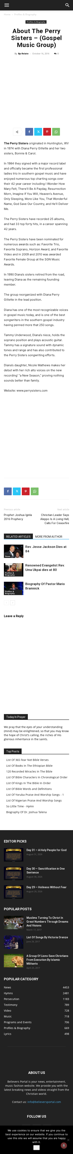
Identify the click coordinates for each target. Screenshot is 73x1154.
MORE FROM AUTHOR (48, 536)
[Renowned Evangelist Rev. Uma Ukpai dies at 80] (13, 570)
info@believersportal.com (44, 1102)
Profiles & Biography (25, 14)
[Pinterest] (47, 132)
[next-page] (12, 602)
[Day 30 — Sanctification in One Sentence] (13, 873)
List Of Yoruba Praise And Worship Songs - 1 (35, 794)
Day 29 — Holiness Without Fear (46, 887)
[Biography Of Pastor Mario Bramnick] (13, 588)
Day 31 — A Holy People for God (46, 850)
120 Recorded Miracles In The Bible (29, 771)
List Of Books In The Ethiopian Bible (29, 765)
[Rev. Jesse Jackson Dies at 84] (13, 551)
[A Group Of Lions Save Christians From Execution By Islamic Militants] (13, 960)
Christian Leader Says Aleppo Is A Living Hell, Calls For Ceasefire (54, 519)
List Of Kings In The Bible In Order (28, 783)
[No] (68, 1140)
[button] (6, 5)
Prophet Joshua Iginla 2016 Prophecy (18, 517)
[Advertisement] (36, 92)
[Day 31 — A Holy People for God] (13, 854)
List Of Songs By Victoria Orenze (47, 937)
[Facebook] (29, 132)
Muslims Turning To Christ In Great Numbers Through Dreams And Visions (47, 921)
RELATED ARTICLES (18, 536)
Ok (36, 1147)
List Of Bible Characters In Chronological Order (37, 777)
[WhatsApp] (56, 132)
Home (7, 14)
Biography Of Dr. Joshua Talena (26, 812)
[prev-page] (6, 602)
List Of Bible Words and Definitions (29, 789)
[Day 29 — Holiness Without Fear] (13, 892)
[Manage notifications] (64, 1145)
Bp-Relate (23, 53)
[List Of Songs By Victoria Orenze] (13, 942)
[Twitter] (38, 132)
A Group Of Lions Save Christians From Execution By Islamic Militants (47, 959)
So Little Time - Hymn (20, 806)
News (7, 556)
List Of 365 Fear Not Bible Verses (27, 760)
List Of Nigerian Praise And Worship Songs (34, 800)
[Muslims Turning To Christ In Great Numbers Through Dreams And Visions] (13, 922)
